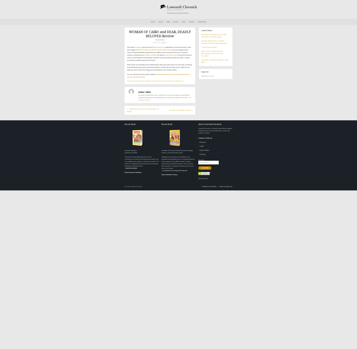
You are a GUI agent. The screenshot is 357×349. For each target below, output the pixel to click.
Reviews (192, 22)
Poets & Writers (204, 150)
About (153, 22)
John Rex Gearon (162, 81)
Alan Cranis (133, 81)
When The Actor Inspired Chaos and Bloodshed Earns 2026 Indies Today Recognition (212, 54)
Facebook (203, 142)
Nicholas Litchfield (150, 55)
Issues (175, 22)
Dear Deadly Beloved (147, 81)
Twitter (202, 146)
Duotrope (203, 154)
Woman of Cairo (180, 81)
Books (161, 22)
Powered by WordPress (209, 186)
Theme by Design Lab (225, 186)
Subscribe (201, 160)
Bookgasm (139, 81)
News (184, 22)
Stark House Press (159, 47)
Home (168, 22)
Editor (165, 42)
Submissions (202, 22)
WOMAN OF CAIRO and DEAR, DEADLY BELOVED (152, 50)
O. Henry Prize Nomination (209, 47)
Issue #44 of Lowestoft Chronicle (180, 110)
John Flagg (155, 81)
